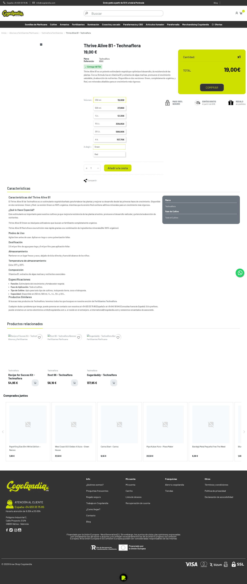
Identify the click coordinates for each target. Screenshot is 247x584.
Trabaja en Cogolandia (97, 503)
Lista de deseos (134, 497)
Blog (216, 3)
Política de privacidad (215, 490)
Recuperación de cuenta (138, 503)
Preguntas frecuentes (97, 490)
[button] (3, 432)
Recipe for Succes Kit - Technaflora (21, 376)
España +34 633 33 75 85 (29, 507)
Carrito (129, 490)
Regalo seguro (93, 497)
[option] (25, 361)
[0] (241, 13)
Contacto (90, 515)
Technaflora (13, 370)
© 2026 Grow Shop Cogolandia (16, 564)
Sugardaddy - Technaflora (102, 375)
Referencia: (89, 61)
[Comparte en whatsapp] (86, 180)
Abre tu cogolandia (174, 484)
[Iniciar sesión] (236, 13)
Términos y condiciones (216, 484)
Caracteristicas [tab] (18, 188)
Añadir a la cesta (118, 168)
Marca (86, 59)
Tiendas (169, 490)
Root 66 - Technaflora (60, 375)
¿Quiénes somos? (94, 484)
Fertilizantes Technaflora (106, 301)
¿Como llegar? (93, 509)
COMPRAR (212, 87)
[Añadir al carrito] (35, 382)
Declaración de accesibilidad (219, 497)
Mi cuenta (130, 484)
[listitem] (28, 431)
